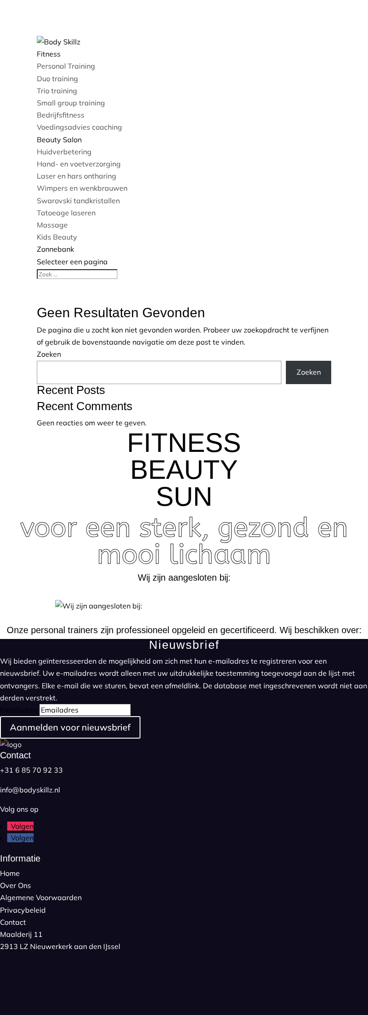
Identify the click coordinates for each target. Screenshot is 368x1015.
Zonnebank (55, 249)
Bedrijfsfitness (60, 114)
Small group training (71, 102)
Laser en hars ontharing (76, 175)
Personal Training (66, 65)
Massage (52, 224)
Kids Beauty (57, 236)
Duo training (57, 78)
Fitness (49, 53)
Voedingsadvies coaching (79, 126)
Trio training (57, 90)
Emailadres (19, 709)
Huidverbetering (64, 151)
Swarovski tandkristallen (78, 200)
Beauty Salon (59, 139)
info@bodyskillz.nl (30, 789)
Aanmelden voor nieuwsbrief (70, 727)
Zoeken (49, 354)
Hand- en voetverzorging (79, 163)
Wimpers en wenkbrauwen (82, 188)
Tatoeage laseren (66, 212)
